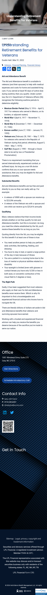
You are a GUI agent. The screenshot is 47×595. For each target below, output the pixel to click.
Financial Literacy (33, 65)
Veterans (7, 65)
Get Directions (11, 368)
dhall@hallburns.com (14, 405)
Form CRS (29, 572)
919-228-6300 (11, 399)
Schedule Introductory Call (17, 380)
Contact (6, 44)
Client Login (7, 38)
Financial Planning (19, 65)
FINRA (24, 553)
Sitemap (10, 539)
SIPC (31, 553)
